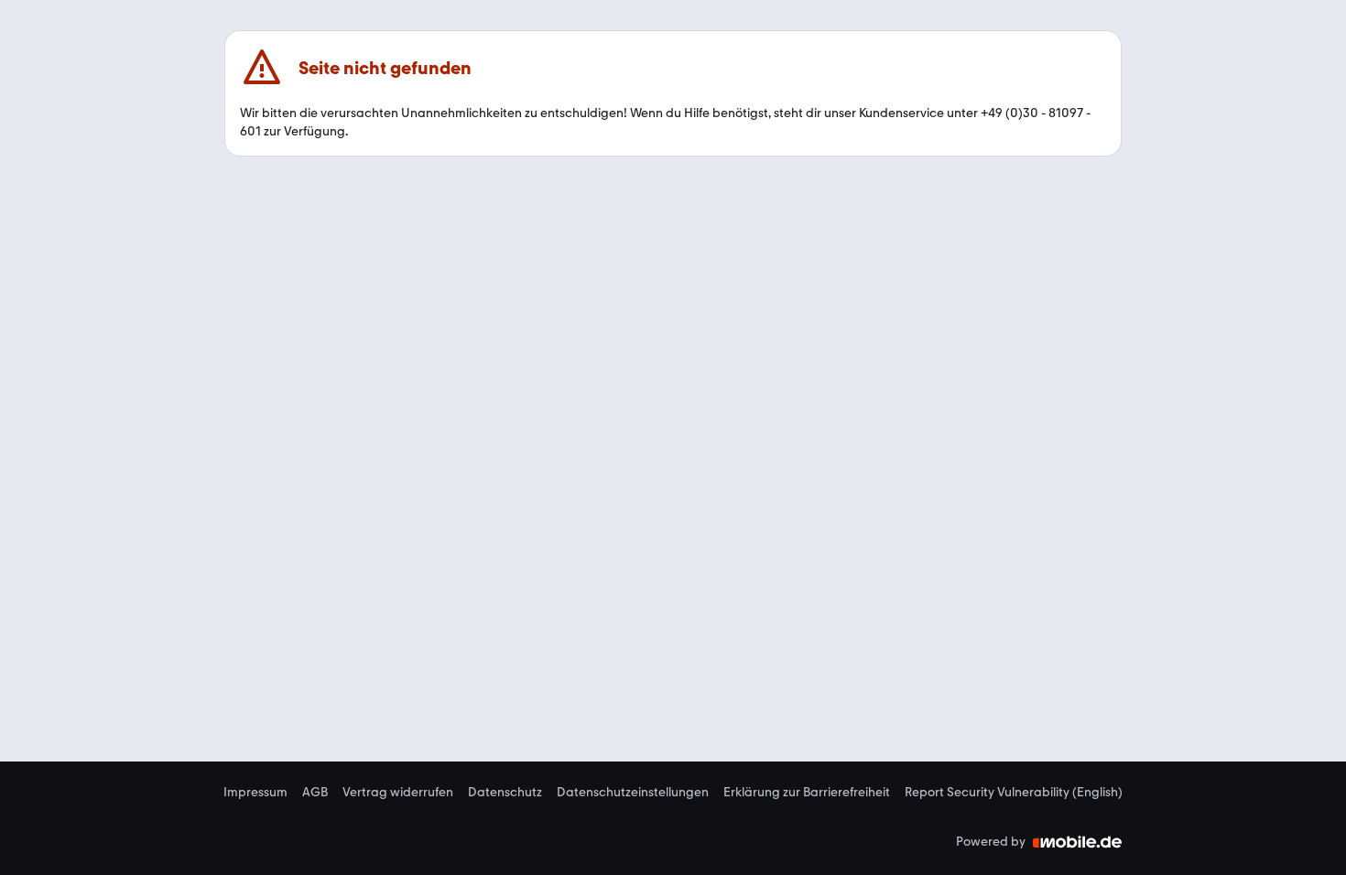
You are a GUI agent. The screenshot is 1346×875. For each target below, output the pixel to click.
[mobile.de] (1078, 842)
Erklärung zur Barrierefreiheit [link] (806, 792)
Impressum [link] (255, 792)
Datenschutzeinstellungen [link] (633, 792)
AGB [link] (315, 792)
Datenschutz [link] (505, 792)
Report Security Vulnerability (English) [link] (1014, 792)
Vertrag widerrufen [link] (397, 792)
